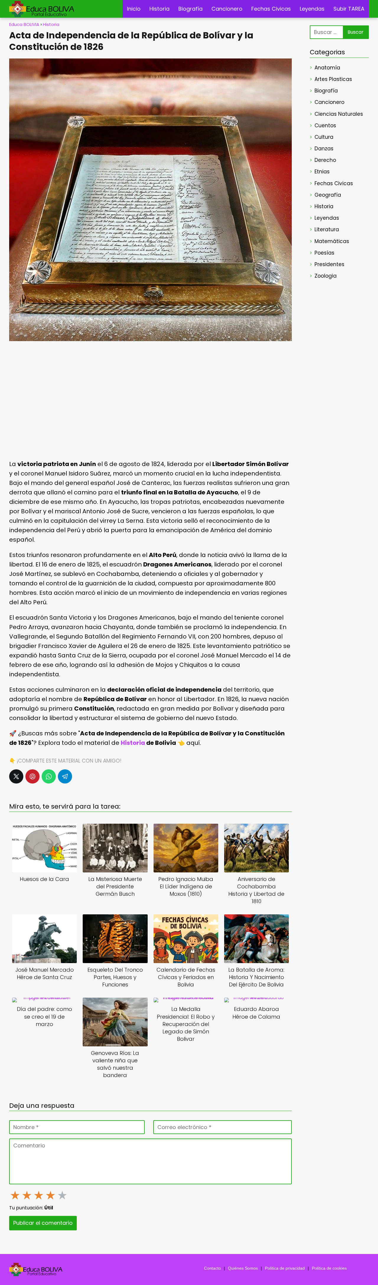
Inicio (134, 8)
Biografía (190, 8)
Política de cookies (329, 1268)
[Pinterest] (32, 776)
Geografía (328, 194)
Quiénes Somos (243, 1268)
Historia (159, 8)
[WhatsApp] (49, 776)
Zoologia (326, 275)
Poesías (324, 252)
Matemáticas (332, 241)
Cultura (324, 137)
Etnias (322, 171)
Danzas (324, 148)
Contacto (212, 1268)
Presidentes (329, 264)
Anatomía (327, 67)
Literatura (327, 229)
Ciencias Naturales (339, 114)
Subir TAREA (348, 8)
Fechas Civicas (271, 8)
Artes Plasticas (333, 79)
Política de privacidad (285, 1268)
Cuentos (325, 125)
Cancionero (226, 8)
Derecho (325, 160)
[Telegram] (65, 776)
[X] (16, 776)
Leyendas (312, 8)
